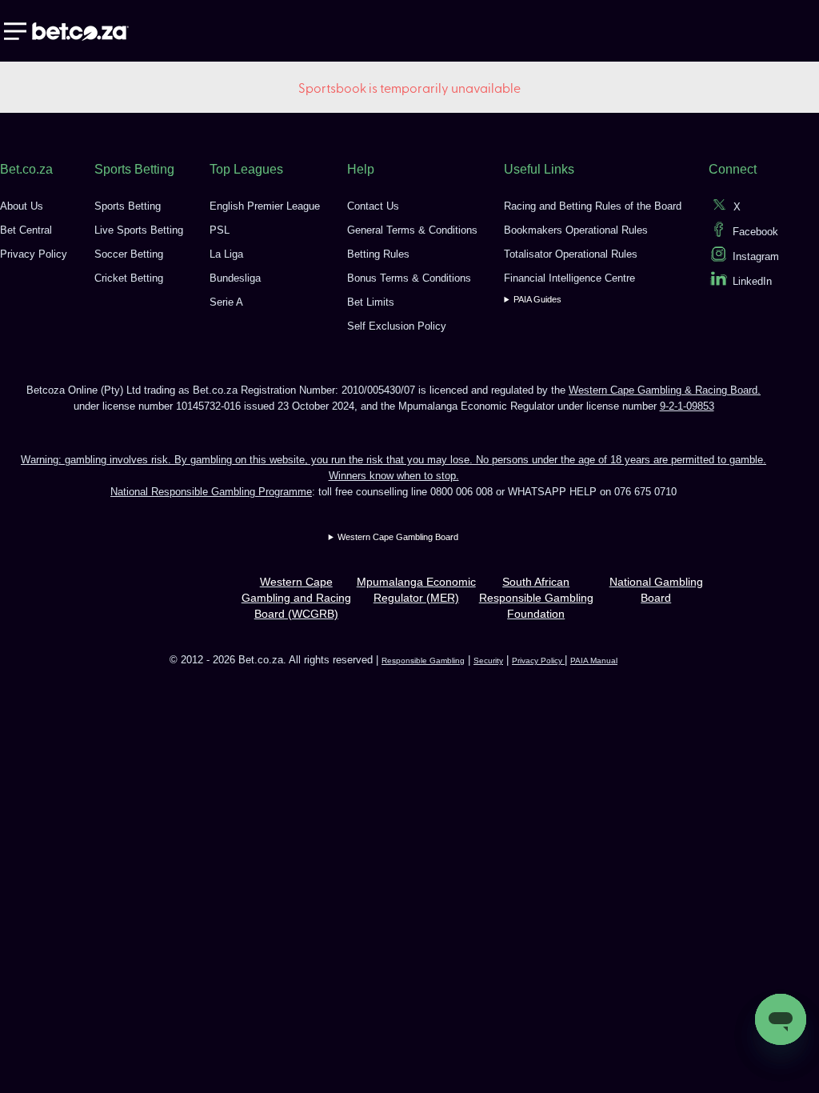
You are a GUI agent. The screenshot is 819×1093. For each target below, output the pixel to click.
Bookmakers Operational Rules (576, 230)
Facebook (755, 232)
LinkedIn (752, 281)
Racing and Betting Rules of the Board (592, 206)
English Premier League (265, 206)
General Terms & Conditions (412, 230)
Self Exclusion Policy (396, 326)
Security (488, 660)
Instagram (756, 256)
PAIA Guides (537, 299)
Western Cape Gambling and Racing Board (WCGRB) (296, 597)
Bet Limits (370, 302)
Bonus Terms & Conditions (409, 278)
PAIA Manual (593, 660)
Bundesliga (235, 278)
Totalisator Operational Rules (570, 254)
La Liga (226, 254)
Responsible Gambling (423, 660)
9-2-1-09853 (687, 406)
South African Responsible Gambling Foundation (536, 597)
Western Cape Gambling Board (398, 537)
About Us (21, 206)
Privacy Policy (33, 254)
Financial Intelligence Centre (569, 278)
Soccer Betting (128, 254)
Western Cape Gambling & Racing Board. (665, 390)
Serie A (226, 302)
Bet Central (26, 230)
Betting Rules (378, 254)
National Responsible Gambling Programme (211, 492)
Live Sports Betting (138, 230)
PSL (220, 230)
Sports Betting (127, 206)
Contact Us (373, 206)
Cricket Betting (128, 278)
